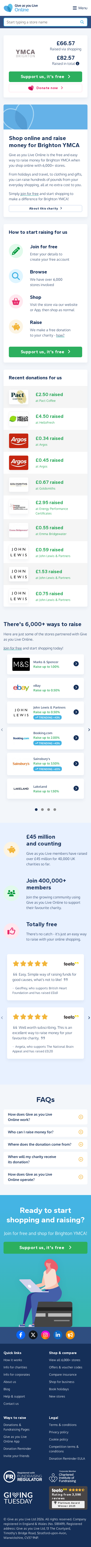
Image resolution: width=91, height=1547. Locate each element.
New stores (57, 1396)
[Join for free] (16, 256)
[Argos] (18, 440)
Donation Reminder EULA (67, 1458)
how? (60, 335)
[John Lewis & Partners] (18, 552)
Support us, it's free (42, 76)
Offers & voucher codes (65, 1367)
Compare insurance (63, 1374)
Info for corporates (17, 1374)
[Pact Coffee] (18, 396)
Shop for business (61, 1382)
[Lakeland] (76, 789)
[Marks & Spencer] (76, 664)
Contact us (11, 1403)
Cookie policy (58, 1439)
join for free (30, 193)
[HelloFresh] (18, 418)
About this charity (43, 208)
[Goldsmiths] (18, 484)
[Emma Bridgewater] (18, 530)
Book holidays (59, 1389)
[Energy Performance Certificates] (18, 506)
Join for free (13, 648)
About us (10, 1382)
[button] (77, 63)
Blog (7, 1389)
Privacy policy (58, 1432)
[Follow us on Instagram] (45, 1337)
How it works (13, 1360)
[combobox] (41, 22)
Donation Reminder (17, 1448)
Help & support (14, 1396)
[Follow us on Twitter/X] (33, 1337)
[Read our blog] (70, 1337)
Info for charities (15, 1367)
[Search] (82, 22)
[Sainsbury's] (76, 764)
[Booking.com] (76, 739)
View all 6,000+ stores (64, 1360)
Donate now (47, 88)
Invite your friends (16, 1456)
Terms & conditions (63, 1425)
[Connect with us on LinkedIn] (57, 1337)
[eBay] (76, 688)
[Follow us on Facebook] (20, 1337)
